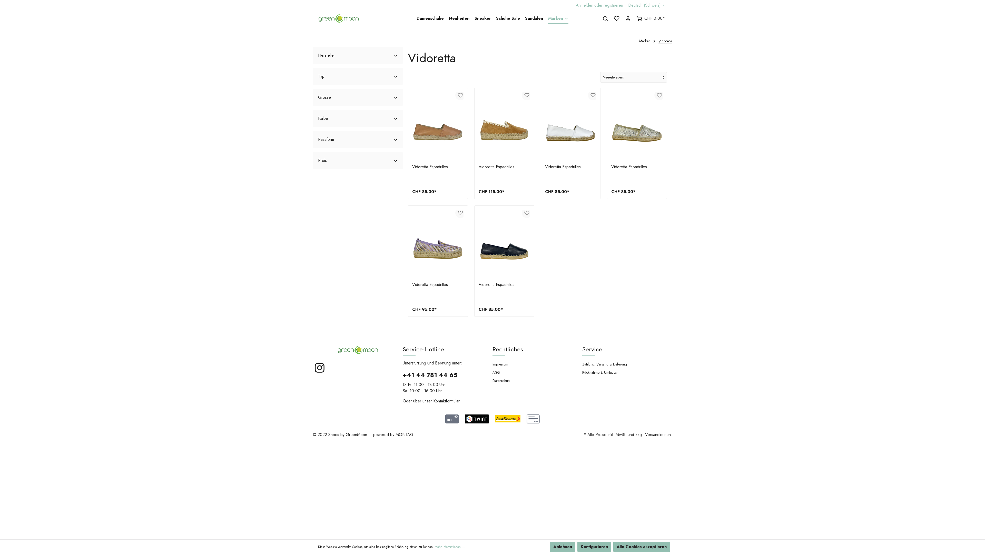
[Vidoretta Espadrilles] (438, 126)
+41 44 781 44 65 (430, 374)
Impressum (500, 364)
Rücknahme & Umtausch (600, 372)
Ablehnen (562, 547)
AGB (496, 372)
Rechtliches (508, 349)
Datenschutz (501, 380)
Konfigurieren (594, 547)
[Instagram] (319, 372)
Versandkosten (658, 435)
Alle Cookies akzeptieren (642, 547)
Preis (322, 160)
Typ (321, 76)
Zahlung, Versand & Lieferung (604, 364)
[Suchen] (605, 18)
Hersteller (326, 55)
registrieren (613, 5)
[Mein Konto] (628, 18)
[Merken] (460, 95)
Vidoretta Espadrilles (430, 167)
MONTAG (404, 435)
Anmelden (584, 5)
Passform (326, 139)
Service (592, 349)
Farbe (323, 118)
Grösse (324, 97)
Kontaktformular (446, 401)
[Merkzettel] (617, 18)
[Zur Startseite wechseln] (338, 18)
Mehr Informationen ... (450, 547)
